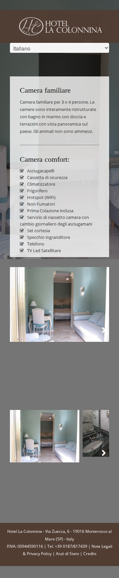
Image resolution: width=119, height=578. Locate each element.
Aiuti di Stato (67, 553)
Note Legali (102, 546)
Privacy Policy (39, 553)
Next (99, 333)
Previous (19, 333)
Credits (90, 553)
